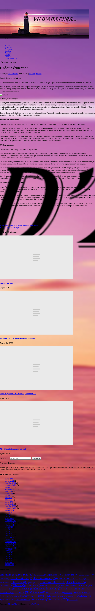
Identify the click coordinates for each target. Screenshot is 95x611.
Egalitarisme (5, 582)
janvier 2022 (9, 481)
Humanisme (35, 585)
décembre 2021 (10, 483)
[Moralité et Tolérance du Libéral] (36, 444)
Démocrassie (45, 578)
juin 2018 (8, 554)
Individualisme (69, 585)
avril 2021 (8, 498)
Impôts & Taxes (52, 585)
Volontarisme (73, 600)
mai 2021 (8, 496)
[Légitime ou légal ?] (36, 279)
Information (84, 585)
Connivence (5, 579)
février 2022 (9, 479)
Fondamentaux (53, 582)
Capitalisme (54, 575)
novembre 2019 (10, 523)
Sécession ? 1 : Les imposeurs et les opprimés (17, 338)
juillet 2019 (9, 527)
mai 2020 (8, 514)
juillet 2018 (9, 552)
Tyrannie (39, 599)
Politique (8, 53)
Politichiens (6, 596)
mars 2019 (8, 535)
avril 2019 (8, 533)
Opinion (8, 51)
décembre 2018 (10, 542)
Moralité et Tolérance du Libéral (13, 449)
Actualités (8, 47)
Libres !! (8, 57)
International (25, 588)
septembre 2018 (10, 548)
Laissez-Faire (82, 588)
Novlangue (81, 592)
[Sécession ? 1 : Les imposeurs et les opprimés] (36, 334)
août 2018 (8, 550)
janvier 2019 (9, 540)
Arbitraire (8, 574)
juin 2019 (8, 529)
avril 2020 (8, 517)
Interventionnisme (49, 588)
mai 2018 (8, 556)
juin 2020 (8, 512)
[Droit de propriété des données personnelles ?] (36, 389)
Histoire (19, 585)
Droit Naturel (22, 578)
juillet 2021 (9, 493)
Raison (43, 595)
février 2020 (9, 519)
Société (7, 55)
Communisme (86, 575)
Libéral (38, 592)
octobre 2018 (9, 546)
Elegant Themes (14, 604)
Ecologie (84, 578)
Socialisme (84, 596)
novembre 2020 (10, 508)
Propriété (27, 595)
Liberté (22, 592)
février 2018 (9, 563)
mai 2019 (8, 531)
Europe (34, 582)
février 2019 (9, 537)
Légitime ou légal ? (7, 283)
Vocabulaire (57, 599)
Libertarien (7, 592)
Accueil (7, 45)
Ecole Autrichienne (67, 578)
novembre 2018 (10, 544)
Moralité (68, 593)
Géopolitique (6, 585)
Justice (68, 589)
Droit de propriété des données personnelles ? (18, 394)
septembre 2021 (10, 489)
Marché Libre (55, 592)
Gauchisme (76, 582)
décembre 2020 (10, 506)
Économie (8, 49)
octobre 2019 (9, 525)
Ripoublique (56, 596)
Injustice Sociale (7, 589)
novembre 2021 (10, 485)
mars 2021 (8, 500)
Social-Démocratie (70, 596)
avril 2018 (8, 558)
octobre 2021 (9, 487)
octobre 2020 (9, 510)
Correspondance (11, 58)
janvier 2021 (9, 504)
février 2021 (9, 502)
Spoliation (7, 599)
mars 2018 (8, 561)
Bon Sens (25, 574)
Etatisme (20, 582)
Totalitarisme (23, 599)
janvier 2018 (9, 565)
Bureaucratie (40, 575)
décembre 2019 (10, 521)
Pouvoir (15, 596)
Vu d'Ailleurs (13, 74)
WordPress (35, 604)
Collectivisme (70, 575)
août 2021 (8, 491)
